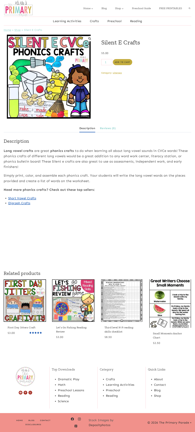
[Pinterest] (76, 426)
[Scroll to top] (187, 420)
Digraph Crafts (19, 203)
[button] (89, 38)
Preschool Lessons (71, 390)
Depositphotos (99, 425)
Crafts (94, 21)
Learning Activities (67, 21)
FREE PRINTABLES (170, 8)
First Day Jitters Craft (21, 327)
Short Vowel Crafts (22, 198)
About (158, 379)
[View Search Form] (189, 8)
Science (63, 401)
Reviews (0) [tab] (108, 128)
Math (62, 385)
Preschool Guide (141, 8)
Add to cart (122, 62)
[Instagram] (79, 419)
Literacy (117, 73)
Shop (17, 29)
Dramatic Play (69, 379)
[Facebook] (72, 419)
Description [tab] (87, 128)
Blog (104, 8)
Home (7, 29)
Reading (136, 21)
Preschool (114, 21)
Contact (160, 385)
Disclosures (33, 424)
